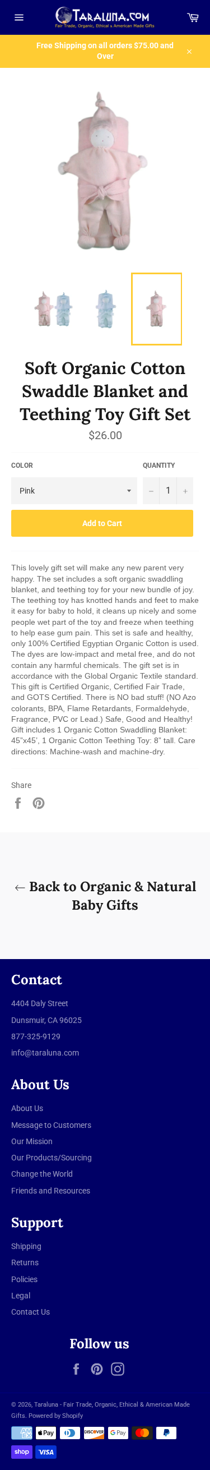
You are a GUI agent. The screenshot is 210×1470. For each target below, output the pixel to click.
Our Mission (32, 1141)
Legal (20, 1295)
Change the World (42, 1173)
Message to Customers (51, 1125)
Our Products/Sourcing (51, 1157)
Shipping (26, 1246)
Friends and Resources (50, 1190)
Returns (25, 1262)
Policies (24, 1279)
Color (22, 465)
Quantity (159, 465)
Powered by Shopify (56, 1416)
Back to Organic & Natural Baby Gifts (111, 896)
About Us (27, 1108)
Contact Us (30, 1311)
